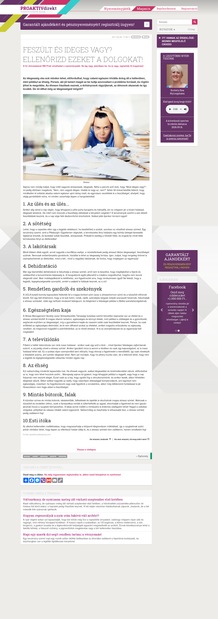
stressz (27, 456)
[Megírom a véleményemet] (148, 439)
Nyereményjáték (117, 9)
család (35, 456)
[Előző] (160, 308)
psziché (53, 456)
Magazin (143, 9)
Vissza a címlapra (86, 449)
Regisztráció (189, 8)
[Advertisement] (177, 199)
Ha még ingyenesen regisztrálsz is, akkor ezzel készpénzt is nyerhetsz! (82, 474)
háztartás (62, 456)
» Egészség (142, 456)
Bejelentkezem (166, 8)
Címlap (191, 29)
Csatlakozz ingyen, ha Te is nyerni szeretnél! (177, 137)
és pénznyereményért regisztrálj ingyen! (177, 261)
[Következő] (194, 308)
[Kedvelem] (110, 439)
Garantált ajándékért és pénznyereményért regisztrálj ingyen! (78, 24)
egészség (44, 456)
